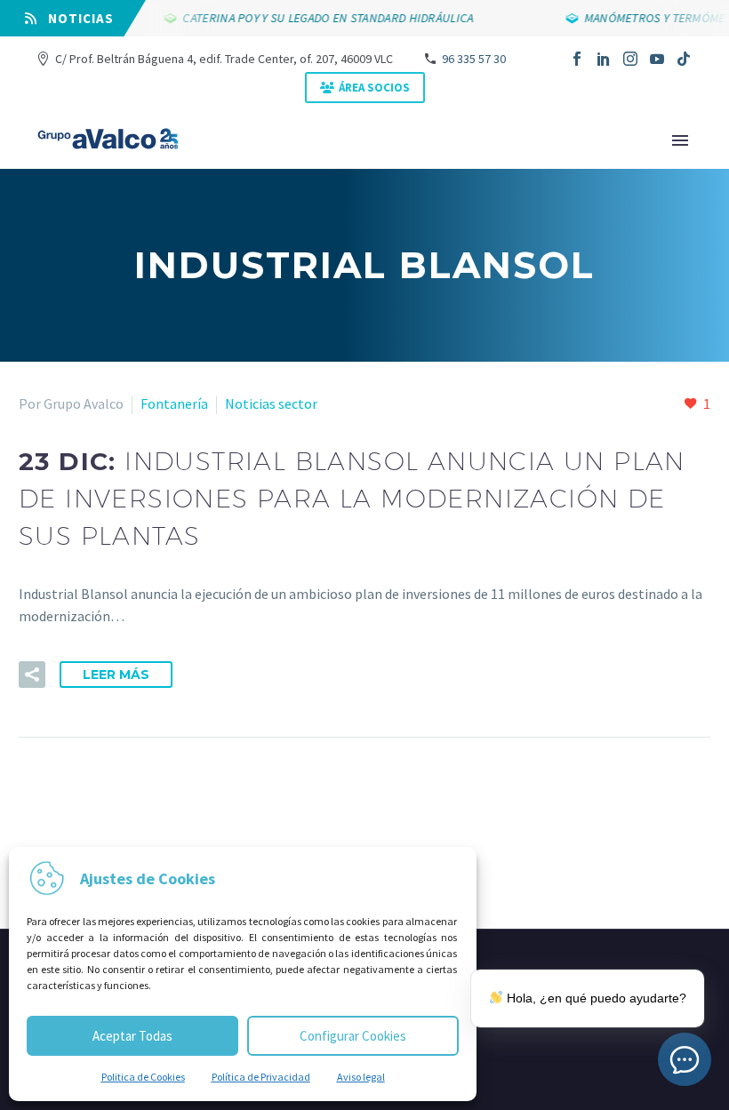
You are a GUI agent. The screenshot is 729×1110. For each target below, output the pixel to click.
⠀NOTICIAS (75, 18)
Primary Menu (680, 140)
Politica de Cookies (143, 1076)
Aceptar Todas (132, 1035)
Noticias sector (271, 403)
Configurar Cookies (353, 1035)
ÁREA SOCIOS (374, 87)
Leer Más (116, 675)
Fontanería (174, 403)
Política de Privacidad (261, 1076)
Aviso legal (361, 1076)
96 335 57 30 (474, 59)
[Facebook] (577, 59)
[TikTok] (683, 59)
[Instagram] (630, 59)
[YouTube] (657, 59)
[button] (32, 674)
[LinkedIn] (603, 59)
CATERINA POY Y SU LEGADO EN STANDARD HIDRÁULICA (332, 18)
